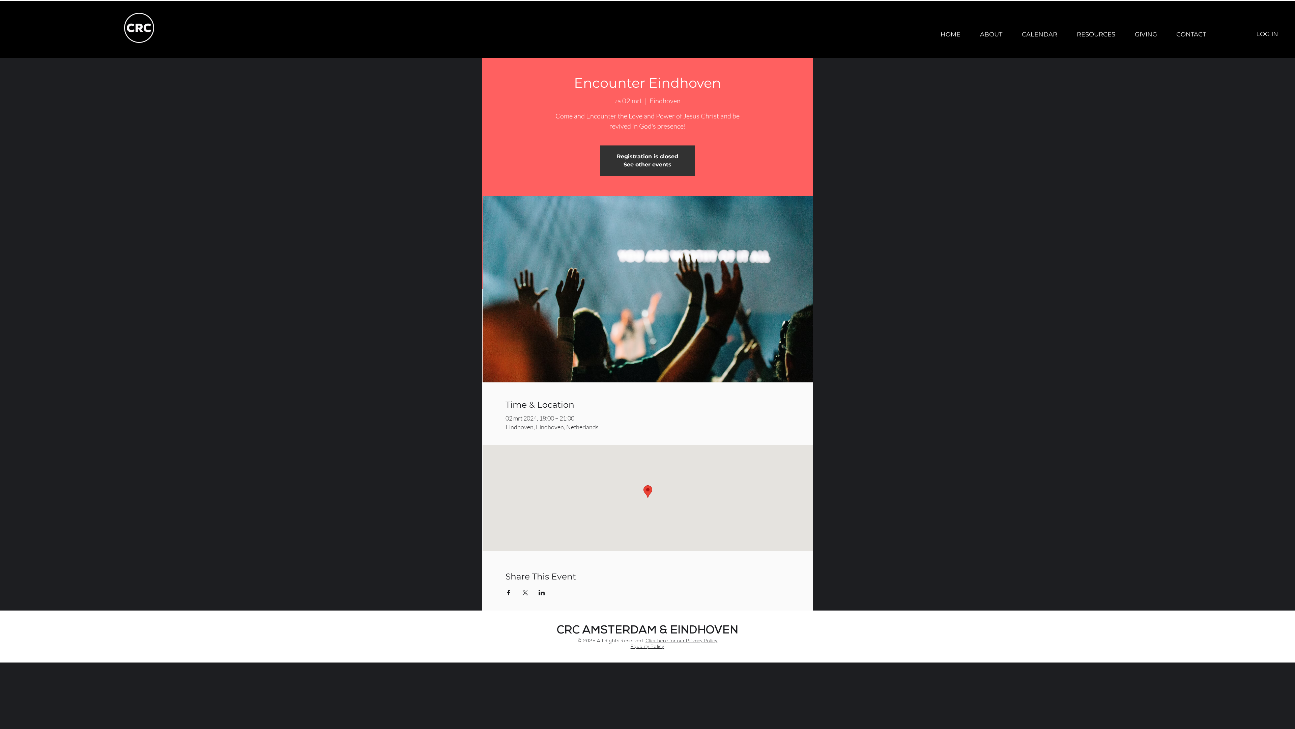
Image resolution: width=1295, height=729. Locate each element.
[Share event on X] (525, 592)
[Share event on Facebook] (509, 592)
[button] (991, 34)
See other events (647, 164)
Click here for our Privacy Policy (681, 641)
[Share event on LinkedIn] (542, 592)
